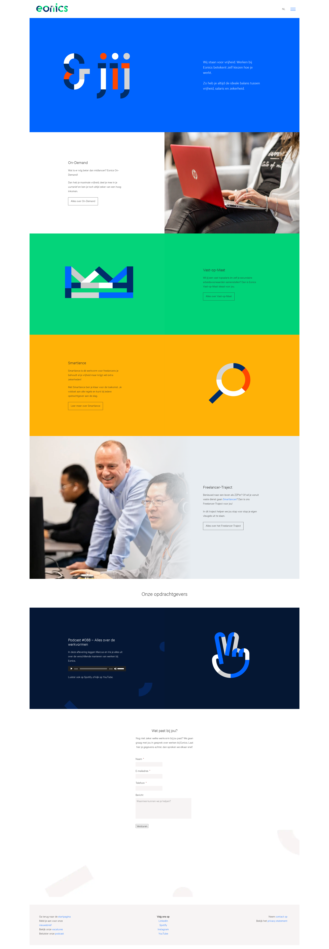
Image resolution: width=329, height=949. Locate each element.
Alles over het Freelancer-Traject (223, 525)
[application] (97, 668)
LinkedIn (163, 920)
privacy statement (277, 920)
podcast (59, 933)
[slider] (121, 668)
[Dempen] (115, 668)
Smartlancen (230, 499)
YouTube (108, 676)
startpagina (64, 916)
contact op (281, 916)
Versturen (142, 826)
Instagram (163, 929)
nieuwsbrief (45, 924)
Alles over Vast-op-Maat (219, 296)
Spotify (88, 676)
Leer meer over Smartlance (85, 405)
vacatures (57, 929)
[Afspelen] (71, 668)
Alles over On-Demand (83, 201)
